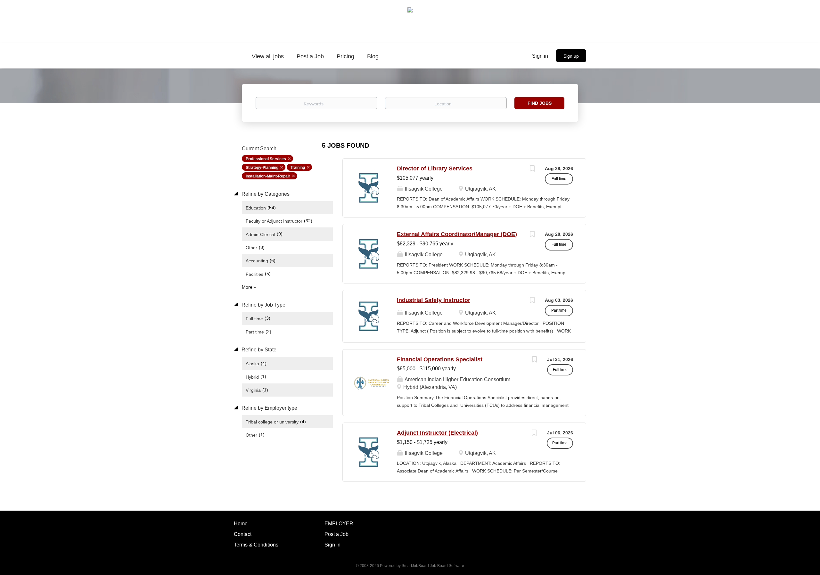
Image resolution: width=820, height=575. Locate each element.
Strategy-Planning (262, 167)
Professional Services (266, 159)
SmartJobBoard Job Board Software (433, 565)
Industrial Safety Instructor (433, 300)
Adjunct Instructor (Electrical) (437, 433)
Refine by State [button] (258, 349)
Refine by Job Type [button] (262, 305)
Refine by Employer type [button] (268, 408)
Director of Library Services (434, 168)
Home (241, 523)
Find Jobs (540, 103)
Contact (242, 534)
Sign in (540, 56)
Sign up (571, 56)
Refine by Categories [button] (265, 194)
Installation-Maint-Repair (268, 176)
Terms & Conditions (256, 544)
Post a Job (336, 534)
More (247, 287)
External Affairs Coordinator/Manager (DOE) (457, 234)
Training (298, 167)
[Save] (532, 169)
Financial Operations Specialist (439, 359)
